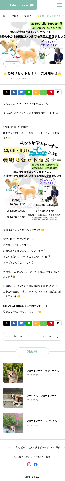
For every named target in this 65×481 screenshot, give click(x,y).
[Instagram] (29, 464)
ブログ (12, 64)
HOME (8, 447)
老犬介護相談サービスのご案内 (44, 447)
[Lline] (28, 92)
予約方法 (20, 447)
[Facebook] (35, 464)
